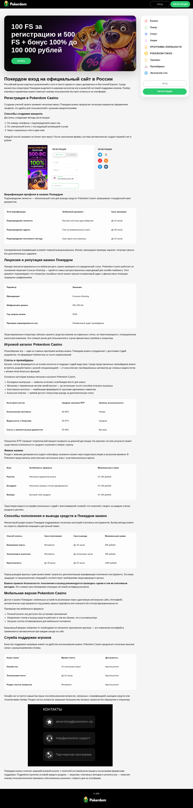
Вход (160, 4)
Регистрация (180, 4)
